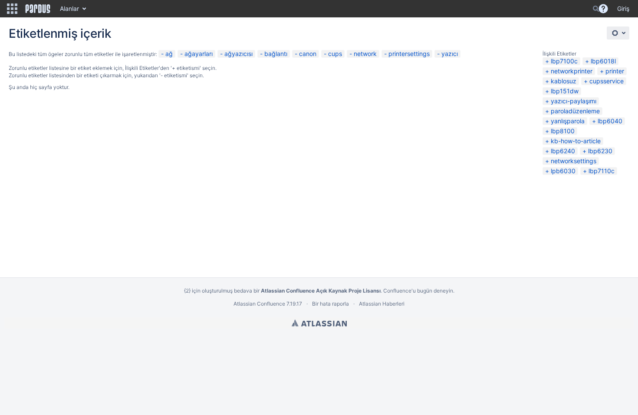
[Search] (595, 8)
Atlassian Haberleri (382, 303)
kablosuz (563, 81)
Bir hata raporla (330, 303)
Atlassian (319, 323)
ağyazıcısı (238, 53)
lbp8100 (563, 131)
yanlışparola (568, 121)
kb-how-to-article (576, 141)
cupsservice (606, 81)
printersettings (409, 53)
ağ (169, 53)
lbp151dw (565, 91)
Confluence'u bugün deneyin (418, 290)
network (365, 53)
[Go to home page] (38, 8)
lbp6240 (563, 151)
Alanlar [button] (69, 8)
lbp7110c (602, 171)
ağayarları (198, 53)
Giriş (623, 8)
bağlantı (275, 53)
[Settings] (618, 33)
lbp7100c (564, 61)
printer (614, 71)
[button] (12, 8)
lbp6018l (603, 61)
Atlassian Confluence (259, 303)
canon (307, 53)
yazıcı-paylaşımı (573, 101)
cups (335, 53)
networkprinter (571, 71)
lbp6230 (600, 151)
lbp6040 (610, 121)
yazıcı (449, 53)
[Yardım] (603, 8)
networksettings (573, 161)
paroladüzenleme (575, 111)
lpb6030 (563, 171)
